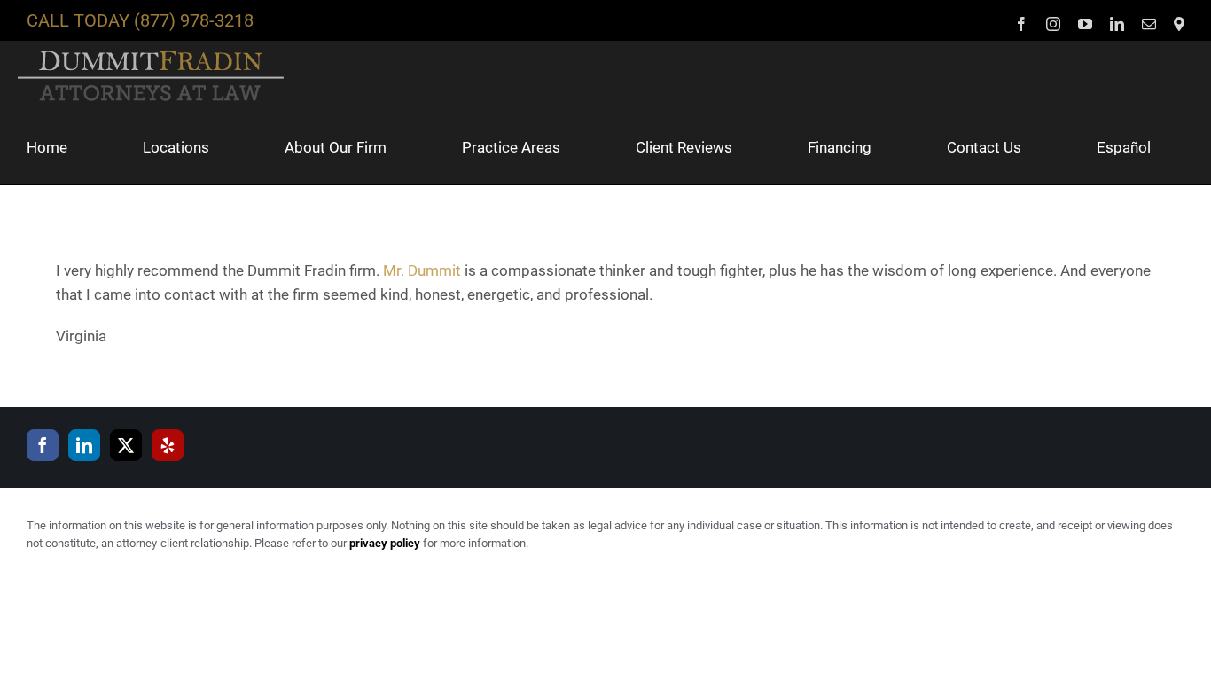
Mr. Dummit (422, 270)
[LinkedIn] (84, 445)
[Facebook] (43, 445)
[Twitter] (126, 445)
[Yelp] (168, 445)
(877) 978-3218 (194, 20)
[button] (33, 221)
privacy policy (384, 543)
